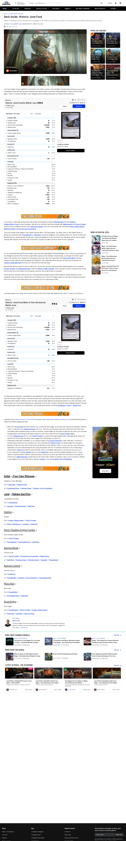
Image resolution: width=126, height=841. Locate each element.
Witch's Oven (12, 153)
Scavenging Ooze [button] (13, 488)
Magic (5, 8)
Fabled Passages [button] (29, 429)
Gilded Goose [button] (67, 224)
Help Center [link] (68, 834)
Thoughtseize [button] (27, 235)
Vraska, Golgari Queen (14, 133)
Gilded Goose (12, 123)
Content (113, 8)
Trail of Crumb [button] (64, 434)
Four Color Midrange (24, 476)
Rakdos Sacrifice (21, 494)
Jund (6, 494)
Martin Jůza (9, 24)
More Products (100, 8)
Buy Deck (79, 106)
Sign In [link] (110, 3)
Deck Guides (13, 71)
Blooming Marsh (12, 166)
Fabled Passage (12, 171)
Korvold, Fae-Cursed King (15, 125)
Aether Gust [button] (77, 405)
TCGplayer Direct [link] (36, 834)
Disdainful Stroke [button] (24, 269)
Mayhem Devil (12, 127)
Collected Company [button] (36, 226)
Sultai (7, 476)
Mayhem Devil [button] (59, 222)
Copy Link (14, 26)
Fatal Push (11, 147)
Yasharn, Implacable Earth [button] (13, 263)
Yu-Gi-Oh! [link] (4, 834)
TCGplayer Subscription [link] (37, 838)
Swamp (10, 180)
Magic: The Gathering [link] (8, 831)
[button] (101, 3)
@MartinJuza (18, 24)
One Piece (55, 8)
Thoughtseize (12, 141)
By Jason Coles (111, 46)
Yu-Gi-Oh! (15, 8)
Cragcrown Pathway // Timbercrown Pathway (21, 169)
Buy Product (70, 150)
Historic (20, 13)
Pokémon (28, 8)
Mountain (10, 175)
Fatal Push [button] (37, 235)
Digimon (67, 8)
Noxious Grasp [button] (26, 488)
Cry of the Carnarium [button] (54, 440)
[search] (73, 3)
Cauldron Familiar (13, 120)
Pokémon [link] (4, 838)
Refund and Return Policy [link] (71, 838)
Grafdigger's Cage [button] (64, 405)
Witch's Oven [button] (14, 224)
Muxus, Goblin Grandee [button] (46, 269)
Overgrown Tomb (13, 178)
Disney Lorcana (41, 8)
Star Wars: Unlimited (82, 8)
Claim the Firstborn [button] (69, 258)
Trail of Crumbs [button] (80, 224)
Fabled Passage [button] (21, 457)
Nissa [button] (20, 450)
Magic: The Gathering (10, 13)
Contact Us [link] (68, 831)
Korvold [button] (20, 427)
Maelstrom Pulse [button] (9, 229)
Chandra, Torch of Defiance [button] (62, 459)
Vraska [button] (42, 459)
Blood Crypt (11, 164)
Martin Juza (10, 105)
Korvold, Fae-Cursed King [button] (27, 229)
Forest (9, 173)
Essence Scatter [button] (9, 269)
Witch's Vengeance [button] (14, 524)
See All (116, 635)
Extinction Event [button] (20, 506)
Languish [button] (10, 506)
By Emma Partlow (96, 46)
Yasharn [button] (28, 452)
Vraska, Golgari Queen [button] (76, 226)
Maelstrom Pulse (12, 139)
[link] (6, 3)
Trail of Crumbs (12, 158)
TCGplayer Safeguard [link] (37, 831)
